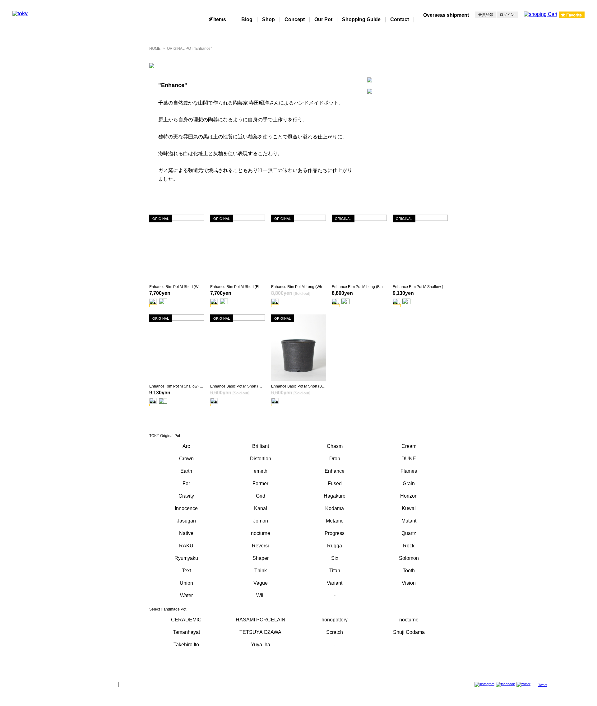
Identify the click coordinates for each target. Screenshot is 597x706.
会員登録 (485, 14)
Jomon (260, 520)
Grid (260, 496)
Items (219, 19)
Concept (295, 19)
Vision (409, 583)
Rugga (334, 545)
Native (186, 533)
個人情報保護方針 (49, 684)
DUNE (408, 458)
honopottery (335, 619)
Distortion (260, 458)
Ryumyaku (186, 558)
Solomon (409, 558)
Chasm (335, 446)
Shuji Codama (409, 632)
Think (260, 570)
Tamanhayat (186, 632)
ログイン (507, 14)
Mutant (408, 520)
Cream (408, 446)
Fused (335, 483)
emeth (260, 471)
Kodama (334, 508)
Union (186, 583)
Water (186, 595)
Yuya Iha (260, 644)
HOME (154, 48)
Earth (186, 471)
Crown (186, 458)
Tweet (542, 685)
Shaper (260, 558)
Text (186, 570)
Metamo (335, 520)
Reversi (260, 545)
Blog (246, 19)
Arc (186, 446)
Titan (334, 570)
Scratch (334, 632)
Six (334, 558)
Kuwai (409, 508)
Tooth (409, 570)
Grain (409, 483)
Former (260, 483)
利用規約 (130, 684)
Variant (334, 583)
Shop (268, 19)
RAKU (186, 545)
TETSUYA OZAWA (260, 632)
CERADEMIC (186, 619)
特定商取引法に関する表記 (93, 684)
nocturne (260, 533)
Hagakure (334, 496)
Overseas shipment (446, 15)
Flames (408, 471)
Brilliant (260, 446)
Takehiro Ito (186, 644)
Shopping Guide (361, 19)
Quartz (408, 533)
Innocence (186, 508)
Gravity (186, 496)
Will (260, 595)
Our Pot (323, 19)
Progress (335, 533)
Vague (260, 583)
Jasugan (186, 520)
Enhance (335, 471)
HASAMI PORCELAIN (260, 619)
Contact (399, 19)
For (186, 483)
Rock (408, 545)
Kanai (260, 508)
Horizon (409, 496)
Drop (334, 458)
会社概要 (19, 684)
